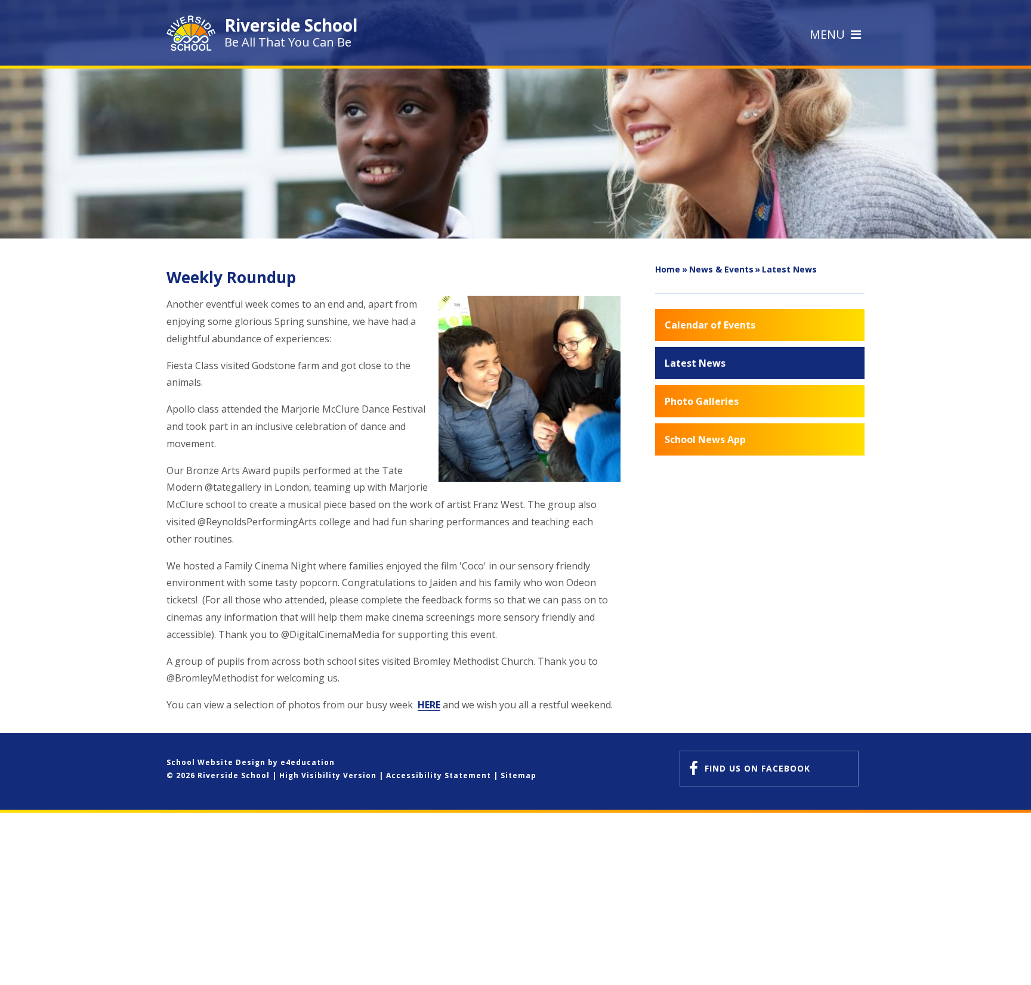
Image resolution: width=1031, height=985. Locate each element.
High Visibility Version (327, 775)
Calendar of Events (710, 325)
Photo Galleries (702, 401)
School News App (705, 439)
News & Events (721, 269)
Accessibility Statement (438, 775)
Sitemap (518, 775)
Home (667, 269)
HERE (429, 704)
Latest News (789, 269)
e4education (307, 762)
